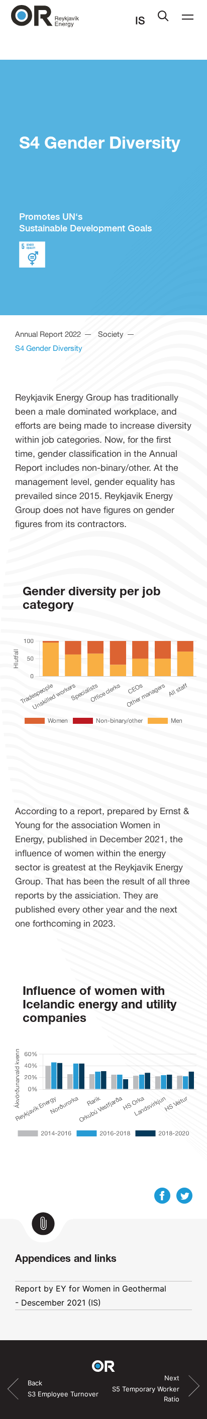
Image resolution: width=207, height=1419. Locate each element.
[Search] (163, 18)
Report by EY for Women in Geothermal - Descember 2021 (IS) (90, 1295)
